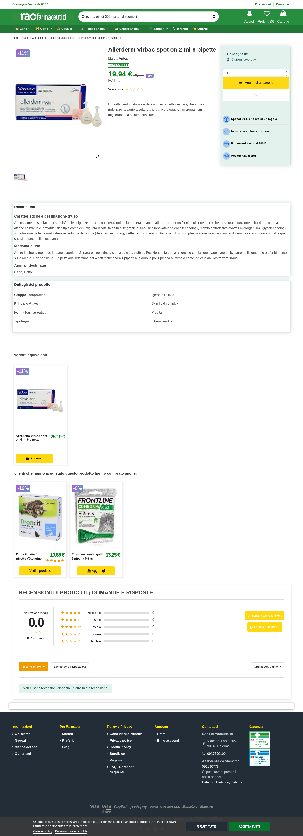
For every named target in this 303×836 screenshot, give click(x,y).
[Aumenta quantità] (286, 71)
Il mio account (168, 740)
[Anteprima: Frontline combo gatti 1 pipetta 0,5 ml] (100, 548)
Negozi (20, 740)
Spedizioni (118, 753)
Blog (66, 747)
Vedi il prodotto (40, 571)
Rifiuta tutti (206, 826)
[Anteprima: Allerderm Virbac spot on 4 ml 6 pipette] (44, 432)
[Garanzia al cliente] (259, 739)
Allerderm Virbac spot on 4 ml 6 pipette (31, 437)
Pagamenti (118, 760)
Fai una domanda (265, 626)
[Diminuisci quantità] (286, 74)
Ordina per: (261, 666)
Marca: (113, 58)
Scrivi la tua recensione (266, 615)
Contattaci (283, 4)
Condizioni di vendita (126, 734)
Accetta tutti (249, 826)
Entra (161, 734)
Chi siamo (23, 734)
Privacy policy (121, 740)
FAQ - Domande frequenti (122, 769)
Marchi (67, 734)
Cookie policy (42, 831)
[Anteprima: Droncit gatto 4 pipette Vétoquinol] (44, 548)
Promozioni (263, 4)
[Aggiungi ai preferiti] (35, 432)
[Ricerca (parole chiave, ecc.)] (214, 16)
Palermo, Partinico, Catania (222, 782)
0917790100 (216, 753)
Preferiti (68, 740)
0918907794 (211, 766)
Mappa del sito (26, 747)
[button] (95, 29)
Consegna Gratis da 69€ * (30, 4)
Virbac (123, 58)
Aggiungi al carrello (259, 82)
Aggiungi (36, 458)
